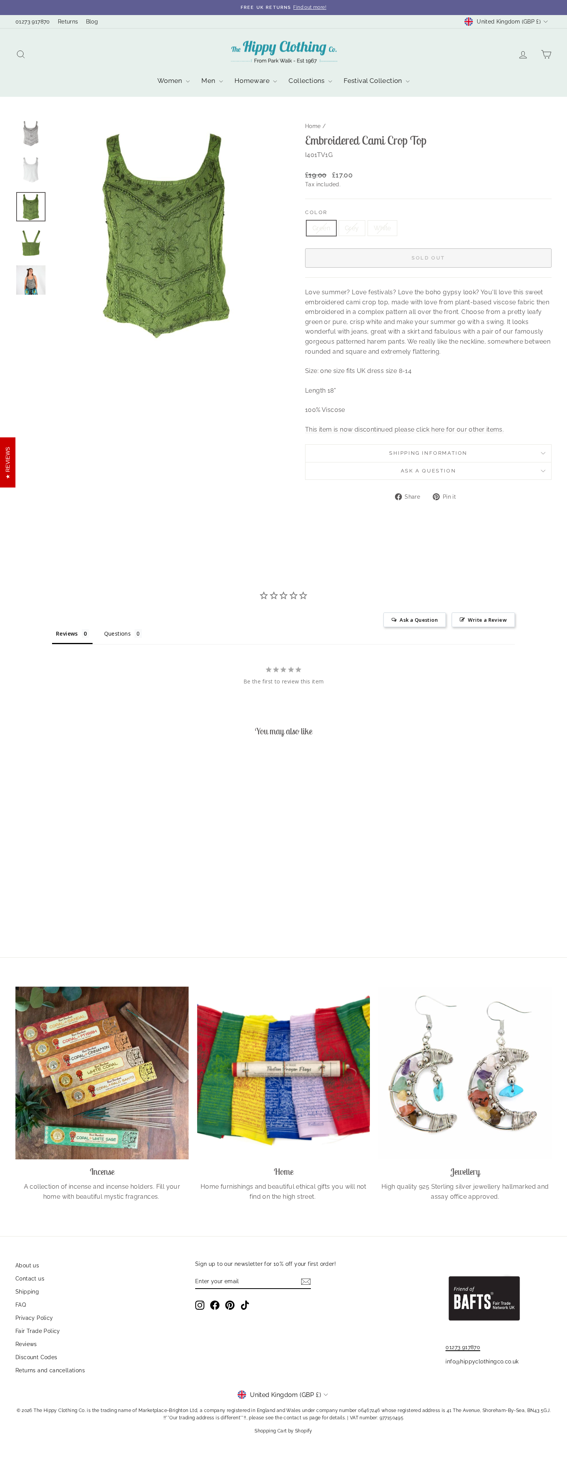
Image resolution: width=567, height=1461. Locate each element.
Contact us (29, 1278)
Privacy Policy (34, 1318)
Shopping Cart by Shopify (283, 1431)
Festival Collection (374, 80)
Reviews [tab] (67, 633)
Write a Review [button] (487, 619)
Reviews (26, 1344)
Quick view (79, 874)
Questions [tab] (117, 633)
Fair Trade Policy (37, 1331)
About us (27, 1265)
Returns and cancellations (50, 1370)
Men (209, 80)
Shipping (27, 1292)
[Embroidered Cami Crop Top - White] (89, 911)
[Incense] (102, 1073)
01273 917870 (32, 22)
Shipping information (428, 453)
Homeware (253, 80)
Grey (352, 228)
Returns (68, 22)
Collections (307, 80)
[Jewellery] (465, 1073)
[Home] (283, 1073)
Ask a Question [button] (419, 619)
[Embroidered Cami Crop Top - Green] (69, 911)
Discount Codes (36, 1357)
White (382, 228)
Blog (92, 22)
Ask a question (428, 471)
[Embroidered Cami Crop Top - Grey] (79, 911)
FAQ (20, 1305)
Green (321, 228)
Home (313, 126)
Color (316, 212)
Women (170, 80)
